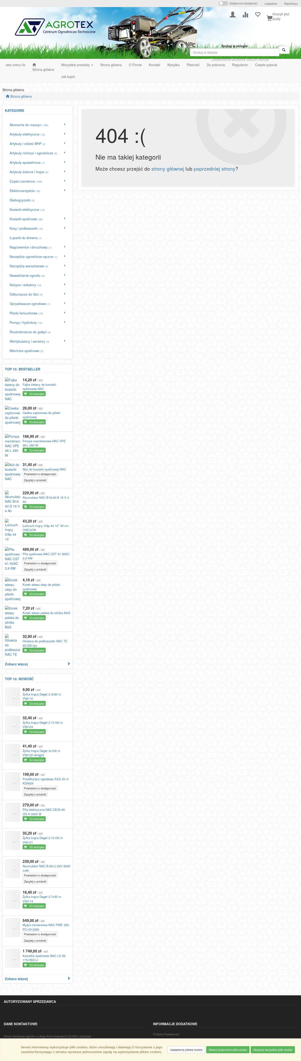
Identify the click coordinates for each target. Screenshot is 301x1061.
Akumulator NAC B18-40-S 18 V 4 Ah (46, 499)
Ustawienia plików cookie (186, 1050)
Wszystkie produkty (76, 64)
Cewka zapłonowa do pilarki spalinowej (41, 414)
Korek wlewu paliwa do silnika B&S (46, 613)
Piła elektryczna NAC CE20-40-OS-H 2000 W (44, 811)
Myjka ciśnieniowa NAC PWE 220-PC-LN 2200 (46, 927)
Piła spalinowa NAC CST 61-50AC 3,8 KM (46, 556)
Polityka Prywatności (166, 1034)
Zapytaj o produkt (35, 480)
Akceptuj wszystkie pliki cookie (272, 1050)
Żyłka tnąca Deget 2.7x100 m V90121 (43, 840)
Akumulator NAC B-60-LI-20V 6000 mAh (46, 868)
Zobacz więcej (16, 664)
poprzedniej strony (214, 168)
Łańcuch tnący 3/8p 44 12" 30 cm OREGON (46, 527)
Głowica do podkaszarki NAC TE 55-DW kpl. (45, 643)
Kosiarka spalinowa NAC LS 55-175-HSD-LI (44, 957)
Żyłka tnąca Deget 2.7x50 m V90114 (42, 898)
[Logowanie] (233, 14)
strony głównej (167, 168)
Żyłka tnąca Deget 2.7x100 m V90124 (43, 724)
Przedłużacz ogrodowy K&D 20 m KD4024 (46, 781)
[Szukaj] (284, 50)
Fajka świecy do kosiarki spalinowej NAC (39, 386)
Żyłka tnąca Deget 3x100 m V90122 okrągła (41, 752)
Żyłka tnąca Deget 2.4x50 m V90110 (42, 696)
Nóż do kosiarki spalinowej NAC (44, 469)
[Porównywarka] (245, 14)
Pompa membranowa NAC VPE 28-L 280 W (44, 443)
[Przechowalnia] (258, 14)
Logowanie (271, 3)
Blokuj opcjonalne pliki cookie (228, 1050)
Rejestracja (290, 3)
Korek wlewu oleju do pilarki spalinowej (41, 586)
